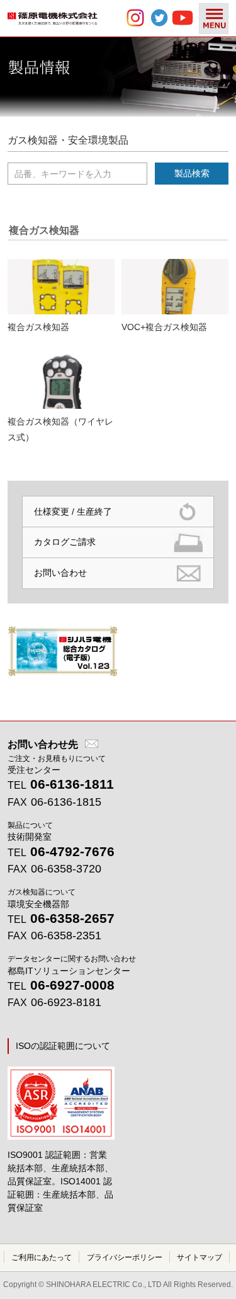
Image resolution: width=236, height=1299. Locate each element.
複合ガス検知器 (38, 327)
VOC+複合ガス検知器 (164, 327)
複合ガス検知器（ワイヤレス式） (60, 429)
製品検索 (192, 173)
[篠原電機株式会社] (53, 22)
